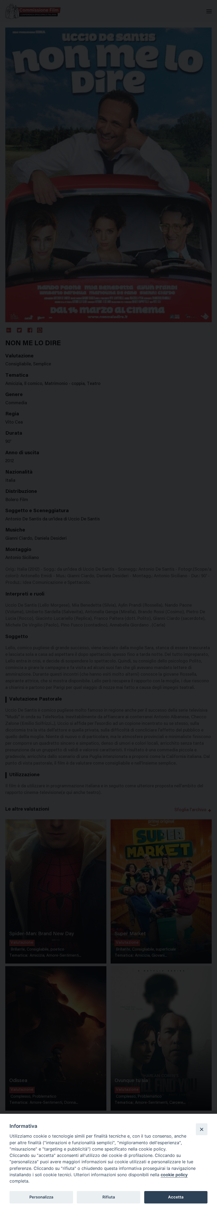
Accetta (175, 1197)
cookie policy (174, 1174)
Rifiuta (108, 1197)
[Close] (201, 1129)
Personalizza (41, 1197)
